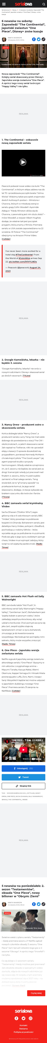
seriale (5, 799)
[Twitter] (23, 1018)
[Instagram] (30, 1018)
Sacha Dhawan (22, 796)
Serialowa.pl (6, 10)
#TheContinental (24, 255)
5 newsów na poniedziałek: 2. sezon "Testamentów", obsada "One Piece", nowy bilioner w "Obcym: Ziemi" (23, 891)
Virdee (24, 799)
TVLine (26, 376)
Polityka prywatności (23, 1032)
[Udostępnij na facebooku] (34, 39)
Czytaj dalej (36, 993)
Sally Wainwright (35, 796)
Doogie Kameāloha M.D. (16, 793)
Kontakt (23, 1025)
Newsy (14, 10)
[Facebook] (16, 1018)
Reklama (23, 1029)
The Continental (14, 799)
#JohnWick (24, 258)
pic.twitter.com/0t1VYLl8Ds (23, 262)
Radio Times (8, 644)
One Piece (11, 796)
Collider (6, 239)
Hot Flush (31, 793)
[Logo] (23, 1011)
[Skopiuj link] (43, 39)
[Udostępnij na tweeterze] (38, 39)
